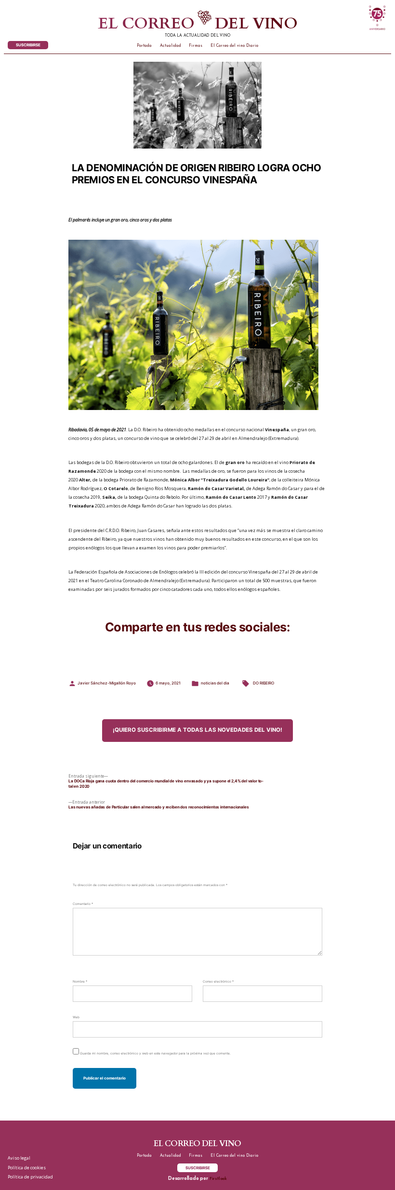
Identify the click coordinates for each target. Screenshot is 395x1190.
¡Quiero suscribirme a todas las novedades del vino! (197, 729)
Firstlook (218, 1179)
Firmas (195, 46)
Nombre (80, 982)
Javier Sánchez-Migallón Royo (107, 683)
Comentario (83, 904)
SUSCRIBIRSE (28, 44)
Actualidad (170, 46)
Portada (144, 46)
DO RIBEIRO (263, 683)
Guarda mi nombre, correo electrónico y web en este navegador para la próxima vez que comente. (155, 1053)
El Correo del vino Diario (234, 46)
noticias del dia (215, 683)
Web (76, 1017)
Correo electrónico (218, 982)
